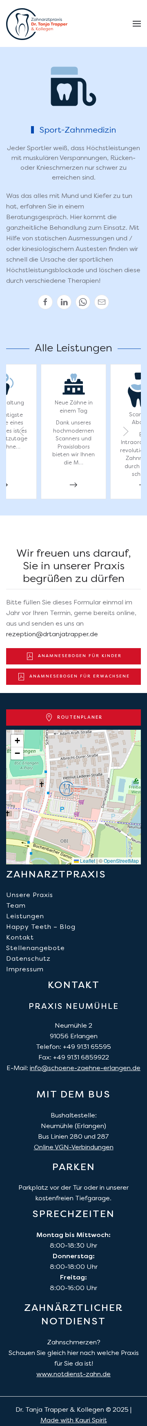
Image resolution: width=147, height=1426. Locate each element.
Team (16, 906)
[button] (137, 23)
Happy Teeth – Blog (41, 927)
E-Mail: (73, 1068)
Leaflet (87, 860)
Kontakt (20, 938)
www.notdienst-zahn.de (73, 1374)
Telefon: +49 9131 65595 (73, 1047)
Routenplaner (79, 717)
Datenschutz (28, 959)
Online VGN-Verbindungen (74, 1147)
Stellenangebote (35, 948)
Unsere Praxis (29, 895)
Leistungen (25, 916)
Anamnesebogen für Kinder (80, 656)
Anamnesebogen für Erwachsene (79, 676)
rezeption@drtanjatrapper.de (52, 634)
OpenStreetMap (121, 860)
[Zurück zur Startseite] (36, 24)
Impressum (25, 969)
